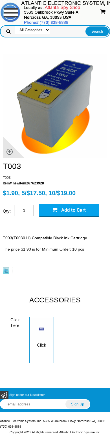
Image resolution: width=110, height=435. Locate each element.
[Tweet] (6, 273)
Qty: (7, 211)
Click (41, 345)
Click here (15, 322)
